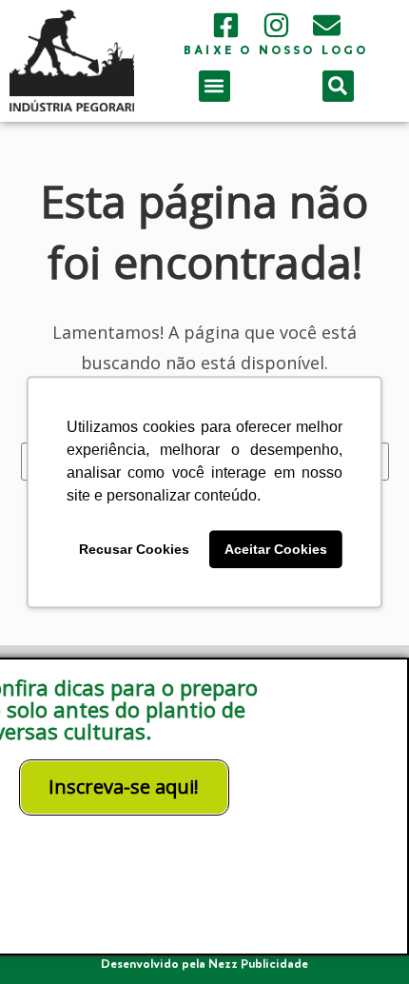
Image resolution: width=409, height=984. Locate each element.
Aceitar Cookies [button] (275, 549)
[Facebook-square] (226, 25)
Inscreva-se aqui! (124, 786)
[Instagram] (276, 25)
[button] (214, 86)
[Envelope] (327, 25)
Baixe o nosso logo (276, 51)
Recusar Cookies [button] (134, 549)
